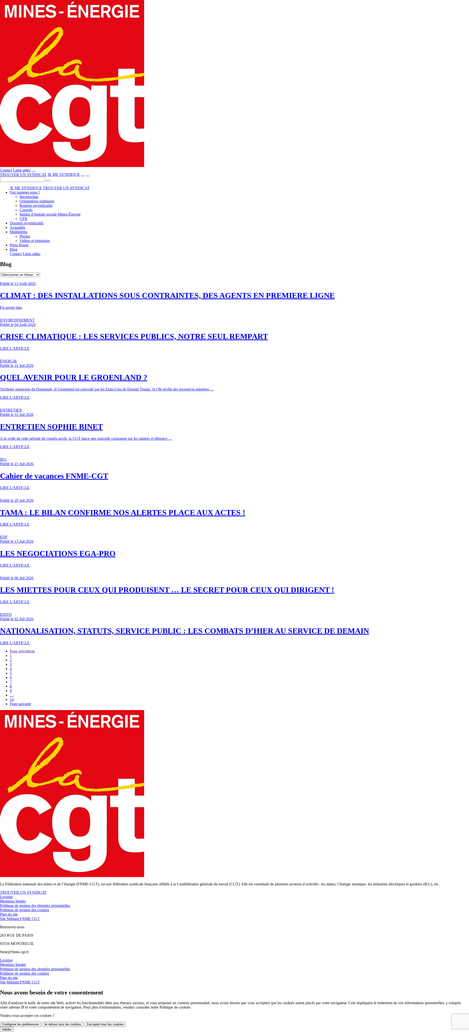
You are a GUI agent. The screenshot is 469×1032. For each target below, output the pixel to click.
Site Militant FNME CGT (20, 919)
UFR (23, 219)
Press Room (19, 245)
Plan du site (9, 914)
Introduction (29, 197)
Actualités (17, 227)
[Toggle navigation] (88, 176)
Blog (13, 249)
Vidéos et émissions (35, 241)
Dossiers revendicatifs (26, 223)
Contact (6, 170)
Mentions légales (13, 901)
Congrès (26, 210)
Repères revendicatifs (36, 205)
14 (12, 699)
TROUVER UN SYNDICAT (23, 174)
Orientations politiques (37, 201)
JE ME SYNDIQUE (64, 174)
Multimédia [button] (18, 232)
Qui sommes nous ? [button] (25, 192)
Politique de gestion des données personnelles (35, 905)
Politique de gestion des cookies (24, 910)
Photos (25, 236)
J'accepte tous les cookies (105, 1024)
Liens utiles (22, 170)
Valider (6, 1029)
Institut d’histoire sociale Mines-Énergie (50, 214)
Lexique (6, 897)
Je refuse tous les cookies (62, 1024)
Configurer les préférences (20, 1024)
